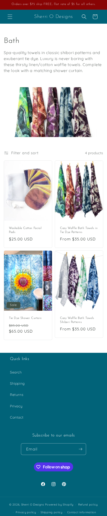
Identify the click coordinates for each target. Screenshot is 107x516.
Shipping (17, 383)
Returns (16, 394)
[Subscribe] (80, 449)
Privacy (16, 406)
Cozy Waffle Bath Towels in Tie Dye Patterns (79, 230)
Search (16, 372)
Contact (16, 417)
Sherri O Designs (32, 504)
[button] (9, 16)
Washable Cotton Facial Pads (25, 230)
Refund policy (88, 504)
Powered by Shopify (59, 504)
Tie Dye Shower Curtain (25, 318)
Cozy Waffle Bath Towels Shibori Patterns (77, 320)
